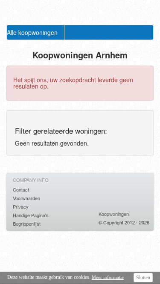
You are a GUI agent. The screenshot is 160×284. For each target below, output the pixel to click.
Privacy (21, 206)
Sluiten (143, 278)
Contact (21, 189)
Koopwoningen (114, 213)
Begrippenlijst (27, 223)
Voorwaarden (26, 198)
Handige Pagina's (31, 215)
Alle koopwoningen (32, 32)
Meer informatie (108, 277)
